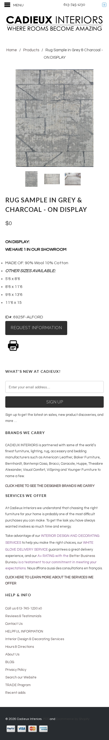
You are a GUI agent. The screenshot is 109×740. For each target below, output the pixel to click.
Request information (36, 327)
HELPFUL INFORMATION (24, 631)
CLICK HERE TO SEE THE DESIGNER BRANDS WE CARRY (50, 486)
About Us (12, 654)
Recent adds (15, 693)
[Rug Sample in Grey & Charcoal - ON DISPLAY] (54, 118)
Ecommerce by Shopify (72, 719)
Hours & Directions (19, 647)
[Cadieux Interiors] (54, 24)
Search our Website (21, 677)
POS (46, 719)
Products (31, 50)
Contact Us (13, 624)
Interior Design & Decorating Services (34, 639)
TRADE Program (18, 685)
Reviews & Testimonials (23, 616)
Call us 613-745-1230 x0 (23, 608)
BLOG (9, 662)
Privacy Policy (15, 670)
